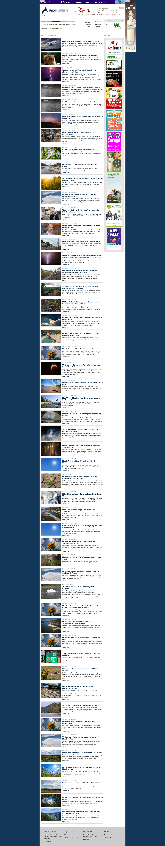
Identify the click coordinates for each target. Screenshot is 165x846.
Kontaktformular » (108, 838)
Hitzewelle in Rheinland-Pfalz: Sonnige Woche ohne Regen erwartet (82, 415)
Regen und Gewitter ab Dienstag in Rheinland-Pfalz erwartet (79, 165)
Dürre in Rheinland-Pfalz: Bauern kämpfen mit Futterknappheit (78, 133)
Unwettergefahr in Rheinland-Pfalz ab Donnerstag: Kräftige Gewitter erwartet (82, 117)
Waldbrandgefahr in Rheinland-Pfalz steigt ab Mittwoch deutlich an (81, 654)
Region (44, 20)
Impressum (98, 26)
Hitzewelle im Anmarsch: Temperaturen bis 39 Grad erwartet (80, 670)
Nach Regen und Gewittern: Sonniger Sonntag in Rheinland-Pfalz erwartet (79, 195)
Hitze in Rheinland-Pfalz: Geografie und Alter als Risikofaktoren (79, 462)
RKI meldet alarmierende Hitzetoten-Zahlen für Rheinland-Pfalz (82, 495)
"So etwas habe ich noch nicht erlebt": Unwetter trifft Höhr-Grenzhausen (80, 211)
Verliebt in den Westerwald (71, 838)
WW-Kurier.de (88, 22)
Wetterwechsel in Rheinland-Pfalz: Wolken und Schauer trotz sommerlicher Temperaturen (81, 287)
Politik (49, 20)
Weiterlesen (66, 49)
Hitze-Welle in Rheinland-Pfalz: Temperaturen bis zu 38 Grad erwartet (81, 399)
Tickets (107, 24)
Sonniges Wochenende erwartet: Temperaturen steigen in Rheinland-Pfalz (81, 768)
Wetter (74, 24)
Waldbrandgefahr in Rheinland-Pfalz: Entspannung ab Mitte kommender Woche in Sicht (80, 303)
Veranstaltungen (53, 24)
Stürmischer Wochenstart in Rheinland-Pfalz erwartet (80, 41)
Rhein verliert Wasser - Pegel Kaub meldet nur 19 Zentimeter (79, 511)
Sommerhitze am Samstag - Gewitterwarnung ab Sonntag (82, 753)
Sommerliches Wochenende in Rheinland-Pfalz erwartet (81, 783)
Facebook (89, 20)
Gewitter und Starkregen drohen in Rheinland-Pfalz (79, 102)
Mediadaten (98, 21)
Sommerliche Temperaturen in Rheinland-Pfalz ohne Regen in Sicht (82, 798)
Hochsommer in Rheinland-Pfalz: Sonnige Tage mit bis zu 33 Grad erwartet (82, 527)
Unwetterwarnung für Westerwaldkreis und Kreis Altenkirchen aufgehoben (79, 71)
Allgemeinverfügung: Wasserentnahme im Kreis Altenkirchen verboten (78, 687)
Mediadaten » (86, 839)
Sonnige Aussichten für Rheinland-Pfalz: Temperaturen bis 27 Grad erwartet (82, 179)
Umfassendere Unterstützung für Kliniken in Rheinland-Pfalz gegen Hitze (81, 227)
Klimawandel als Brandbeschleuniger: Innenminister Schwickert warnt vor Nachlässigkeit (80, 271)
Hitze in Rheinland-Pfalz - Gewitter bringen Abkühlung (81, 349)
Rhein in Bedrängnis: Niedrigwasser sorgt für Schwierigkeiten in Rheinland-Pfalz (77, 622)
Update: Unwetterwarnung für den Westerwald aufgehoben (82, 255)
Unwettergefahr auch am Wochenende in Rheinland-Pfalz (81, 241)
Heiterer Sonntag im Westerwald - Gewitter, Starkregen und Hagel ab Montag (81, 572)
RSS (65, 835)
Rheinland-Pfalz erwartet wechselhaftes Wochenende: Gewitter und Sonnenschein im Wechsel (80, 607)
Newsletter (87, 26)
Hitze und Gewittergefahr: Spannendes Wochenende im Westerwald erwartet (81, 446)
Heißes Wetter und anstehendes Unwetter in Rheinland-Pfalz (81, 638)
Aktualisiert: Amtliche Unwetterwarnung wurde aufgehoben (78, 588)
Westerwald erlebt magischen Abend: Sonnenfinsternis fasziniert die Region (81, 366)
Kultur (69, 20)
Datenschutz (98, 24)
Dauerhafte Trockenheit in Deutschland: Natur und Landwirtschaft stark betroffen (79, 478)
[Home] (42, 15)
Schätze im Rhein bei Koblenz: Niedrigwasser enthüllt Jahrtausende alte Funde (80, 334)
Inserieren (97, 20)
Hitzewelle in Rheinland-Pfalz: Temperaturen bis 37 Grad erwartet (81, 558)
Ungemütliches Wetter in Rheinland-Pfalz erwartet (79, 56)
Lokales (44, 24)
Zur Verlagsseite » (48, 841)
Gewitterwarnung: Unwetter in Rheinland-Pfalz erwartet (81, 87)
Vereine (63, 20)
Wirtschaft (56, 20)
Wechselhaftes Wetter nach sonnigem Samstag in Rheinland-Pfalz (79, 738)
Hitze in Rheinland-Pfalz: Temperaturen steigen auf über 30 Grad (82, 383)
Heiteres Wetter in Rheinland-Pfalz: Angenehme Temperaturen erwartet (78, 542)
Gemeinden (68, 24)
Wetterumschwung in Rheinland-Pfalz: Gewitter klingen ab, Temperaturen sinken (81, 813)
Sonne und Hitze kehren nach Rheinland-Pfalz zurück (80, 705)
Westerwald (46, 28)
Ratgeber (62, 24)
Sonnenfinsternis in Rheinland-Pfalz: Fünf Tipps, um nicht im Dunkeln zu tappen (82, 430)
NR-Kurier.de (88, 24)
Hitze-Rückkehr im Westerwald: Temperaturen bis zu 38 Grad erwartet (81, 722)
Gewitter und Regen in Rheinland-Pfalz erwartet (78, 150)
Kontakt (97, 28)
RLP (73, 20)
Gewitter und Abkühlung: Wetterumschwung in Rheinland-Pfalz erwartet (82, 318)
